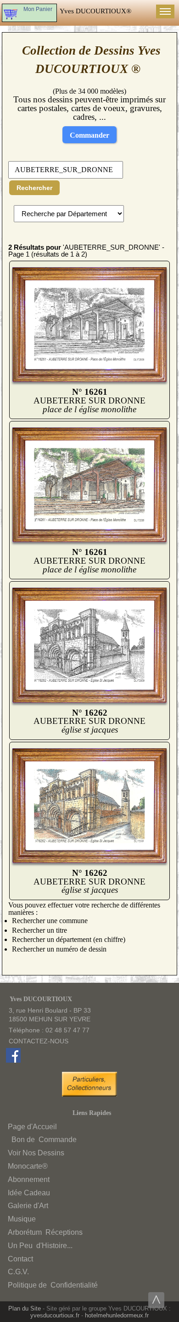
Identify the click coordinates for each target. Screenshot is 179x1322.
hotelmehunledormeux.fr (117, 1315)
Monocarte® (28, 1166)
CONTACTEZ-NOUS (38, 1041)
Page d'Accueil (32, 1127)
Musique (22, 1219)
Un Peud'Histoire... (40, 1245)
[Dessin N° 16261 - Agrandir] (89, 380)
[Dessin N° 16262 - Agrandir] (89, 701)
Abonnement (29, 1179)
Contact (20, 1259)
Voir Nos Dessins (36, 1153)
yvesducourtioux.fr (54, 1315)
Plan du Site (24, 1308)
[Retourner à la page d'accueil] (95, 11)
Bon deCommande (43, 1139)
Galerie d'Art (28, 1206)
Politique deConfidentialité (53, 1285)
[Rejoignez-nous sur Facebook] (13, 1060)
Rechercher (34, 187)
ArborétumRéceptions (45, 1232)
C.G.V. (18, 1272)
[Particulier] (92, 1094)
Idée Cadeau (29, 1193)
